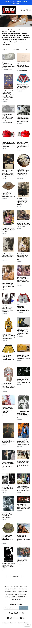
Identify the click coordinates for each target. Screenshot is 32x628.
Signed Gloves (23, 589)
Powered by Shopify (23, 622)
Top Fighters (14, 586)
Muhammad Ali (10, 597)
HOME (6, 586)
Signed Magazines (20, 594)
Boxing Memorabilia (11, 589)
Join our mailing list (16, 604)
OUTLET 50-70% (22, 597)
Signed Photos (22, 591)
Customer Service (16, 599)
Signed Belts (9, 594)
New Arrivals (23, 586)
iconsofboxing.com (11, 622)
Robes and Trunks (10, 591)
